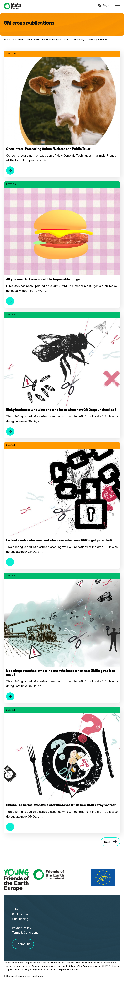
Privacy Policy (21, 927)
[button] (117, 5)
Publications (20, 914)
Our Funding (20, 919)
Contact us (23, 944)
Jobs (15, 909)
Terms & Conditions (25, 932)
